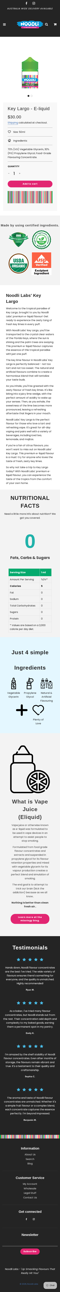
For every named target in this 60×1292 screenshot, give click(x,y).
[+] (20, 174)
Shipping (13, 122)
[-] (9, 174)
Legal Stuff (30, 1193)
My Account (30, 1184)
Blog (30, 1163)
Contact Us (30, 1197)
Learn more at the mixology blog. (30, 919)
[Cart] (55, 24)
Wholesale (30, 1188)
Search (30, 1159)
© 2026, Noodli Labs (29, 1284)
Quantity (13, 166)
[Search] (46, 24)
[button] (28, 96)
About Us (30, 1154)
